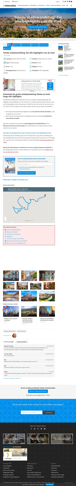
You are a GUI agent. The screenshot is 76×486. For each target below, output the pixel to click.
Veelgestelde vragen (8, 472)
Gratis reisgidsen (56, 5)
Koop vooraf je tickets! (8, 470)
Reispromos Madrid (11, 232)
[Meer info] (67, 6)
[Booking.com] (32, 91)
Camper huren (44, 45)
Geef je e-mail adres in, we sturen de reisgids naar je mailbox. (32, 161)
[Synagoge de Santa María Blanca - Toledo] (11, 275)
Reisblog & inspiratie (8, 474)
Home (6, 39)
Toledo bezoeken (21, 331)
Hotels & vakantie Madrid (13, 230)
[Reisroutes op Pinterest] (67, 1)
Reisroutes (9, 5)
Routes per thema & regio (57, 474)
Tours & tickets (26, 45)
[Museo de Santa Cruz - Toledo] (8, 286)
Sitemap (49, 482)
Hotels (10, 44)
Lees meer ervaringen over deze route (12, 378)
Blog (63, 5)
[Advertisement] (29, 257)
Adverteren (7, 1)
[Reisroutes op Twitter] (65, 1)
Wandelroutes (54, 472)
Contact (53, 482)
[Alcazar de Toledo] (11, 296)
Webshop (16, 1)
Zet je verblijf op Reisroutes (34, 472)
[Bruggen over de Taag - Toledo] (35, 286)
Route (5, 45)
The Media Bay (7, 482)
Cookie (34, 482)
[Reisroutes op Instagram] (69, 1)
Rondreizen (33, 5)
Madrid (17, 39)
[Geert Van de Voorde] (14, 335)
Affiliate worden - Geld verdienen (35, 477)
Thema (48, 5)
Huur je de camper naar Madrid (15, 238)
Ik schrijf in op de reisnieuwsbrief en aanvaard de (31, 168)
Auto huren (8, 48)
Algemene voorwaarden (23, 482)
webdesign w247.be (69, 482)
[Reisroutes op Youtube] (71, 1)
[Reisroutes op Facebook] (63, 1)
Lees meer (41, 484)
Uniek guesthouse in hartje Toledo (30, 81)
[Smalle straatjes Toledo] (49, 286)
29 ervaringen (7, 55)
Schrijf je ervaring (21, 342)
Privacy (30, 482)
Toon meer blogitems (63, 75)
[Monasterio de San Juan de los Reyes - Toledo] (22, 286)
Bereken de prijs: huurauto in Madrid (16, 241)
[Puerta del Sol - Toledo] (29, 275)
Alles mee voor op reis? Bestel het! (15, 243)
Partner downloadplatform (34, 474)
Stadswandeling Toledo (9, 331)
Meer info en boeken (50, 86)
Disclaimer (38, 482)
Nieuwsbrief (30, 468)
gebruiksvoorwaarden (24, 168)
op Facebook (12, 447)
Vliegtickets (35, 45)
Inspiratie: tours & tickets (13, 234)
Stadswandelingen (23, 5)
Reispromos (17, 45)
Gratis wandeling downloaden (38, 27)
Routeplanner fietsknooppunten (11, 477)
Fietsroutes (41, 5)
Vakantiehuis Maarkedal (57, 477)
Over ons (29, 470)
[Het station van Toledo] (47, 275)
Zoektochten (6, 468)
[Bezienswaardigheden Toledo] (47, 296)
